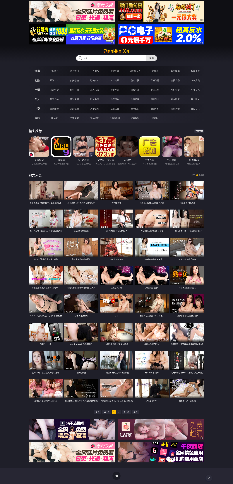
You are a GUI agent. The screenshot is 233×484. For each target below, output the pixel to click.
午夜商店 (74, 118)
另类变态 (195, 89)
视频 (37, 80)
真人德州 (74, 71)
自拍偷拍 (74, 80)
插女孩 (54, 118)
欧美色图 (94, 99)
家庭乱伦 (74, 108)
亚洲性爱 (54, 89)
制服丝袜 (135, 89)
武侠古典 (114, 108)
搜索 (151, 58)
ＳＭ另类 (195, 80)
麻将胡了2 (135, 71)
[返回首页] (208, 478)
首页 (98, 411)
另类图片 (195, 99)
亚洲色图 (74, 99)
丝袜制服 (155, 80)
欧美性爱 (114, 89)
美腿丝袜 (135, 99)
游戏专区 (114, 71)
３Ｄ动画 (114, 80)
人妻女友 (94, 108)
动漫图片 (114, 99)
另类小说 (155, 108)
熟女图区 (175, 99)
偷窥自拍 (54, 99)
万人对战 (94, 71)
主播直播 (175, 80)
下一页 (126, 411)
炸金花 (155, 71)
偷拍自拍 (74, 89)
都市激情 (54, 108)
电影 (37, 90)
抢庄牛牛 (195, 71)
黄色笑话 (175, 108)
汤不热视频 (114, 118)
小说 (37, 108)
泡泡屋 (155, 118)
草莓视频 (94, 118)
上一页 (106, 411)
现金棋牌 (175, 71)
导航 (37, 118)
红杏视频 (135, 118)
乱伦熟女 (175, 89)
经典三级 (155, 89)
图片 (37, 99)
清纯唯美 (155, 99)
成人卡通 (94, 89)
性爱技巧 (195, 108)
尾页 (135, 411)
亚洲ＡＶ (54, 80)
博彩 (37, 71)
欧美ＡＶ (94, 80)
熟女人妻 (135, 80)
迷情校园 (135, 108)
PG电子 (54, 71)
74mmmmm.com (116, 51)
